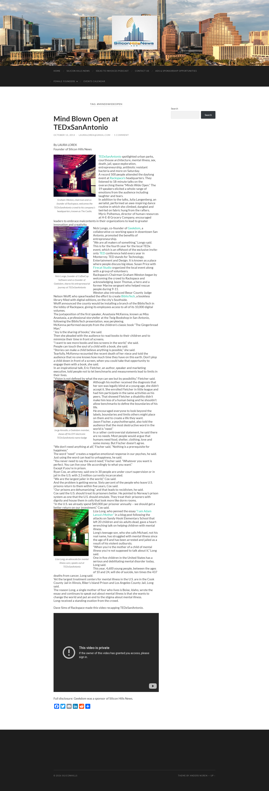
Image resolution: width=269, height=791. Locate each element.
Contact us (142, 71)
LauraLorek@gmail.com (94, 135)
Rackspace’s (118, 178)
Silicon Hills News (78, 71)
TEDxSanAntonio (110, 156)
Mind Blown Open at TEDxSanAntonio (86, 122)
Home (57, 71)
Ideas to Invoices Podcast (112, 71)
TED (102, 253)
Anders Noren (199, 775)
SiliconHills (69, 775)
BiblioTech (128, 296)
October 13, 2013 (64, 135)
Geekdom (134, 228)
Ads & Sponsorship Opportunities (176, 71)
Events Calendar (94, 81)
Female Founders (64, 81)
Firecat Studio (102, 267)
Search (174, 108)
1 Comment (121, 135)
